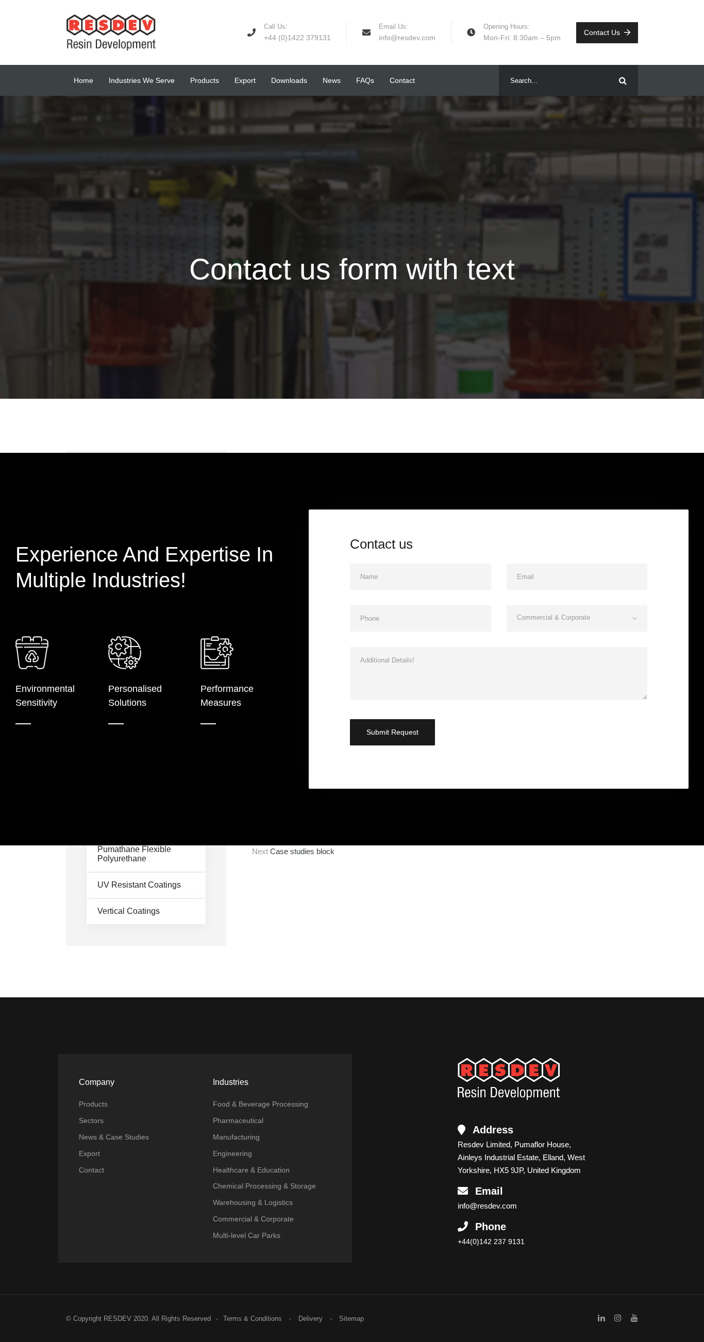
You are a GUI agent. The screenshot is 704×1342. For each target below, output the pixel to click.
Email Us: (393, 26)
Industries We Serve (142, 80)
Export (245, 80)
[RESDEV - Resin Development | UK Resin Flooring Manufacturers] (111, 32)
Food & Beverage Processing (260, 1104)
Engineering (232, 1153)
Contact (402, 80)
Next (260, 851)
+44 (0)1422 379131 (297, 37)
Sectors (91, 1120)
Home (83, 80)
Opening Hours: (506, 26)
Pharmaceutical (238, 1120)
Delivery (310, 1318)
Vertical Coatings (128, 911)
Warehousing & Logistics (253, 1202)
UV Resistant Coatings (139, 884)
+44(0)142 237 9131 (491, 1241)
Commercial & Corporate (253, 1219)
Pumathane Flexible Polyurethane (134, 854)
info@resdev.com (407, 37)
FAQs (365, 80)
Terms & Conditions (252, 1318)
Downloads (289, 80)
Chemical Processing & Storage (264, 1186)
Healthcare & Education (251, 1170)
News (332, 80)
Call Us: (276, 26)
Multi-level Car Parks (246, 1235)
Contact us (602, 32)
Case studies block (302, 851)
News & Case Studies (114, 1137)
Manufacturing (236, 1137)
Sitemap (351, 1318)
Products (204, 80)
